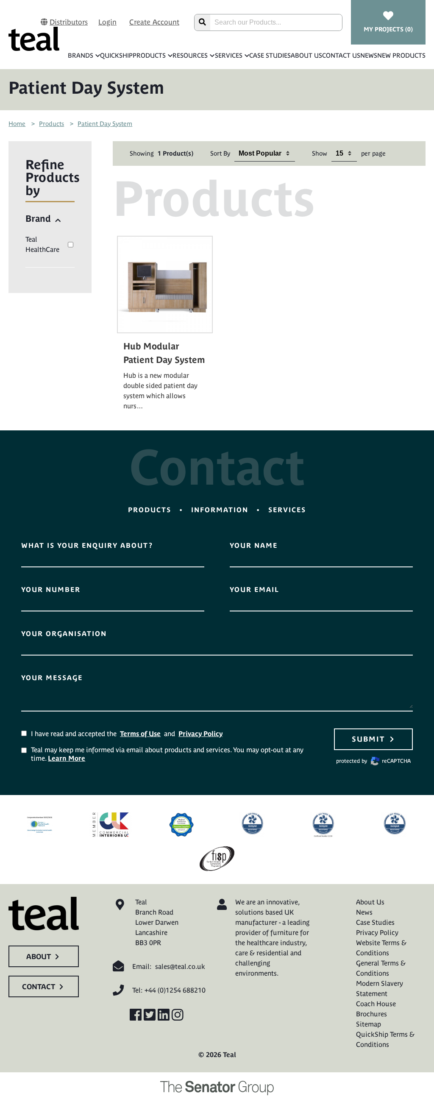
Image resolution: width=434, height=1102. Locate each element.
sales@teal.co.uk (180, 966)
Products (149, 55)
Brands (80, 55)
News (368, 55)
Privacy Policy (200, 733)
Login (107, 22)
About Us (306, 55)
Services (228, 55)
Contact (38, 986)
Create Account (154, 22)
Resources (190, 55)
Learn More (66, 758)
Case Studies (270, 55)
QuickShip (116, 55)
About (38, 956)
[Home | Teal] (33, 39)
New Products (401, 55)
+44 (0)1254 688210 (175, 990)
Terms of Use (140, 733)
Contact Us (341, 55)
